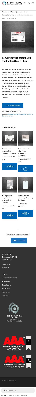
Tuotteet (4, 274)
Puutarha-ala (6, 281)
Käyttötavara (6, 288)
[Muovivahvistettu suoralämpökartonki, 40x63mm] (25, 185)
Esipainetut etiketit (12, 114)
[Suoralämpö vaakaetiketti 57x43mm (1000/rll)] (9, 138)
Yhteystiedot (6, 292)
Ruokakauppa (6, 285)
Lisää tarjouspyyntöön (13, 105)
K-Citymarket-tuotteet (24, 114)
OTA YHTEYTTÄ (19, 240)
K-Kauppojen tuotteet (16, 12)
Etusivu (4, 12)
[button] (33, 3)
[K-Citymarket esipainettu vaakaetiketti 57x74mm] (9, 185)
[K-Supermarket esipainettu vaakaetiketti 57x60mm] (25, 138)
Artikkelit (5, 296)
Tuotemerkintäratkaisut (9, 278)
